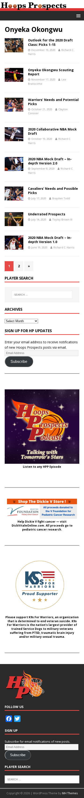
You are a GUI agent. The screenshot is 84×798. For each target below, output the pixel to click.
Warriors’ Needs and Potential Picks (53, 101)
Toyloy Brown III (62, 219)
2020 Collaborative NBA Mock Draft (52, 131)
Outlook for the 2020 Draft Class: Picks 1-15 (50, 42)
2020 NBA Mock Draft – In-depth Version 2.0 (50, 161)
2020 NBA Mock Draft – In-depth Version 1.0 (50, 239)
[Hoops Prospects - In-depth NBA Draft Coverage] (42, 8)
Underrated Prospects (46, 214)
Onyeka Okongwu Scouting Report (51, 72)
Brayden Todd (61, 198)
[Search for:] (42, 295)
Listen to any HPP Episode (42, 467)
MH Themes (70, 793)
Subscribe (18, 362)
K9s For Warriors (41, 617)
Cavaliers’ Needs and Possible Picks (53, 190)
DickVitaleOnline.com (28, 526)
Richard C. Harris (63, 247)
